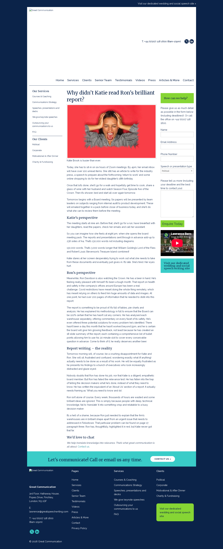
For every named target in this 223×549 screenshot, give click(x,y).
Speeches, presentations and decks (45, 110)
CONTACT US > (162, 459)
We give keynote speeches (44, 117)
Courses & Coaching (41, 96)
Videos (140, 80)
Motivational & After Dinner (45, 156)
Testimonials (123, 80)
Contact (188, 80)
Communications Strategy (44, 102)
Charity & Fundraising (42, 162)
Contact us (83, 446)
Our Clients (39, 139)
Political (36, 144)
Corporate (37, 150)
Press (152, 80)
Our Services (40, 91)
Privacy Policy (79, 528)
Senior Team (103, 80)
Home (60, 80)
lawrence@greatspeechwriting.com (48, 511)
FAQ (34, 132)
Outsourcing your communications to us (42, 124)
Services (73, 80)
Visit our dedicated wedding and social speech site (175, 512)
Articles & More (169, 80)
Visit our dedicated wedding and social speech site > (167, 3)
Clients (87, 80)
